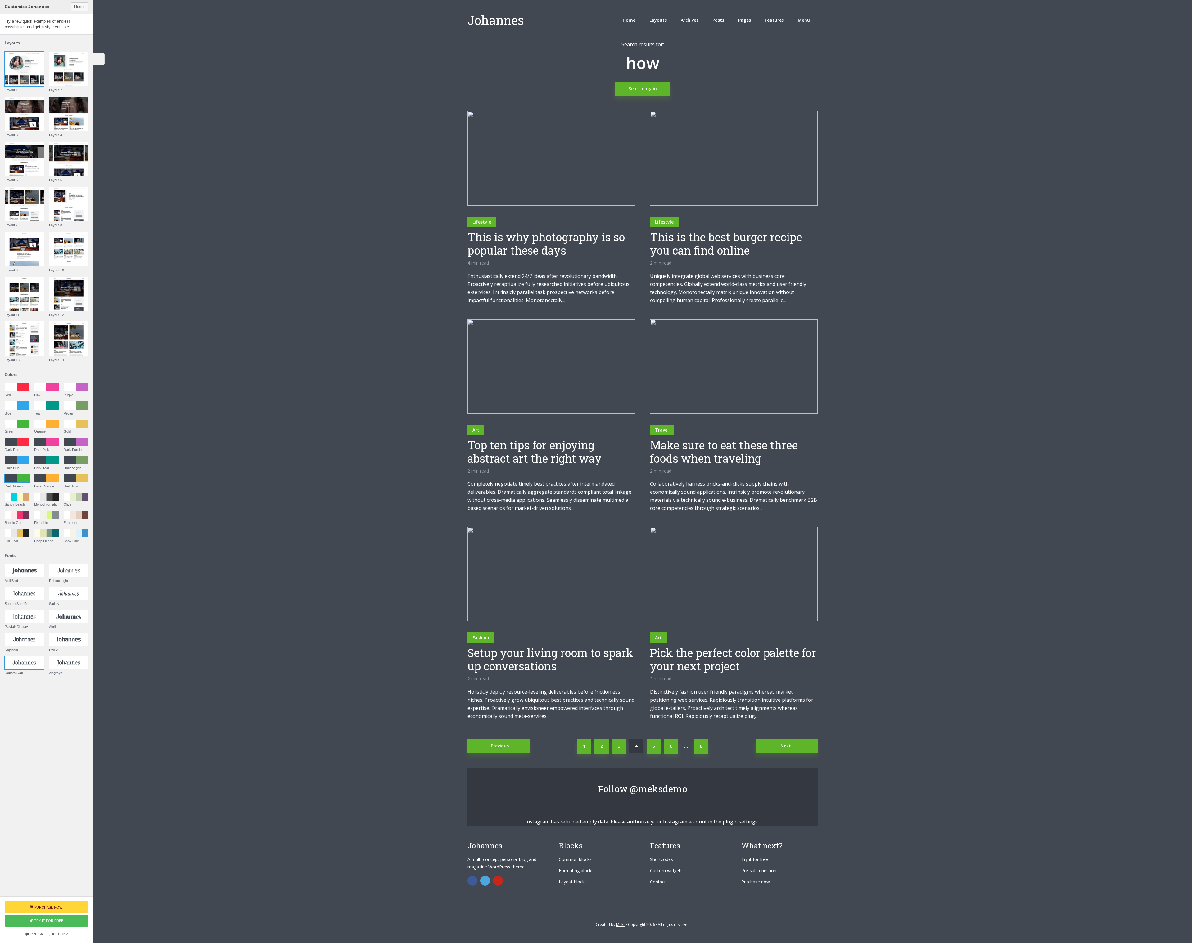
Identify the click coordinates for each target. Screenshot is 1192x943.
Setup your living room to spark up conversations (550, 659)
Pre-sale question (758, 870)
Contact (658, 882)
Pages (744, 20)
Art (475, 430)
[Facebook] (472, 881)
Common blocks (575, 859)
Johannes (495, 20)
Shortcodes (661, 859)
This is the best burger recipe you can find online (726, 243)
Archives (689, 20)
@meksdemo (658, 789)
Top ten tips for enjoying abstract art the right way (534, 451)
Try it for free (754, 859)
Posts (718, 20)
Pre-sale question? (49, 934)
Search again (643, 89)
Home (629, 20)
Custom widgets (666, 870)
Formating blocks (576, 870)
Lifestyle (481, 222)
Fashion (480, 638)
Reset (79, 6)
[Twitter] (485, 881)
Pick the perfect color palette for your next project (733, 659)
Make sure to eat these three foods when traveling (724, 451)
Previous (500, 746)
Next (785, 746)
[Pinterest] (498, 881)
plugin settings (741, 821)
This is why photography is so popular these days (546, 243)
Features (774, 20)
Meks (620, 924)
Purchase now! (756, 882)
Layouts (658, 20)
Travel (662, 430)
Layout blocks (573, 882)
